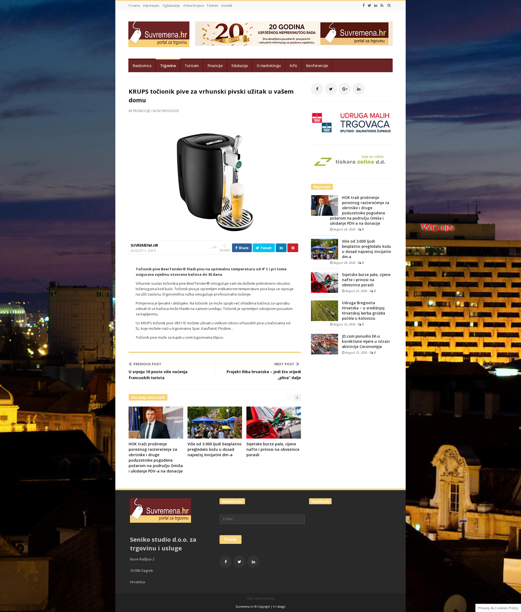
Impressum (151, 5)
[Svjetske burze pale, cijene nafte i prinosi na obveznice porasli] (324, 282)
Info (293, 65)
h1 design (279, 606)
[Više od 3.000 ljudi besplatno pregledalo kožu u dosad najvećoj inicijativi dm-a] (324, 248)
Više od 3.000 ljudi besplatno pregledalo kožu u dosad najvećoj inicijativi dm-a (215, 449)
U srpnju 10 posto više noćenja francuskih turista (158, 374)
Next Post (284, 364)
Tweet (266, 247)
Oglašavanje (171, 5)
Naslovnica (142, 65)
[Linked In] (375, 5)
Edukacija (239, 65)
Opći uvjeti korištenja (261, 598)
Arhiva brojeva (193, 5)
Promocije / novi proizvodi (156, 111)
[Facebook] (364, 5)
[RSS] (381, 5)
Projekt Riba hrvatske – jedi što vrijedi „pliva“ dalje (264, 374)
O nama (134, 5)
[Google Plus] (345, 89)
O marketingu (269, 65)
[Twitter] (369, 5)
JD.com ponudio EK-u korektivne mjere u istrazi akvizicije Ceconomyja (366, 341)
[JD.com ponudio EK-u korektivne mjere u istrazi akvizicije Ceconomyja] (324, 343)
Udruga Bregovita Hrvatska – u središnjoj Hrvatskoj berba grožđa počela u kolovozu (363, 310)
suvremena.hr (144, 245)
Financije (215, 65)
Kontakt (226, 5)
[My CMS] (158, 34)
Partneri (212, 5)
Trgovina (168, 65)
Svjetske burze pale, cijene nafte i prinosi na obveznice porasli (272, 449)
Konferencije (317, 65)
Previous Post (147, 364)
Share (243, 247)
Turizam (192, 65)
